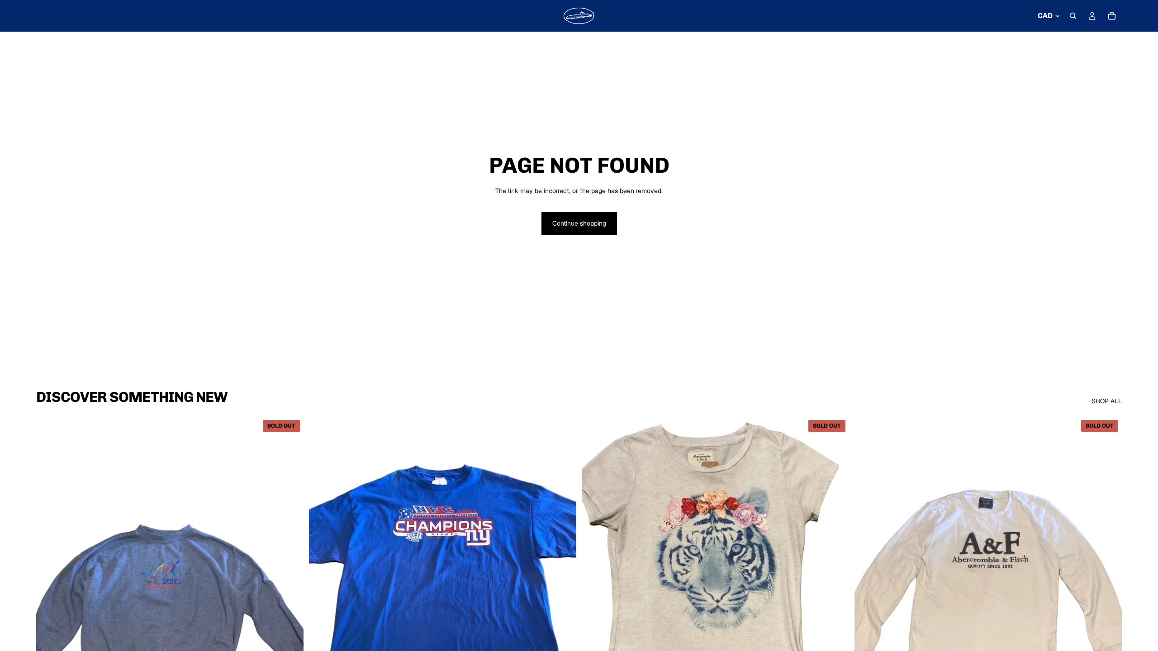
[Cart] (1112, 16)
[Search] (1073, 16)
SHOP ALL (1107, 401)
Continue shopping (579, 223)
